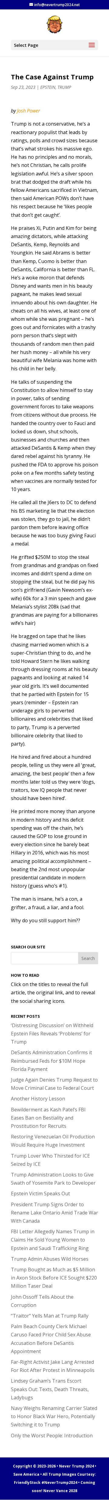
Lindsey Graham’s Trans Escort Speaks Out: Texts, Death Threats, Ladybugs (50, 1389)
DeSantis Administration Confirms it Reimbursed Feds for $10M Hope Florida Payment (51, 1060)
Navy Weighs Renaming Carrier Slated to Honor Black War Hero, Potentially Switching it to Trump (54, 1416)
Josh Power (28, 110)
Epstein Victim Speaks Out (40, 1193)
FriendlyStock (27, 1482)
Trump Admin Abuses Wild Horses (49, 1259)
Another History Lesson (38, 1098)
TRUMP (64, 87)
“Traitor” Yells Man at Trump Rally (49, 1315)
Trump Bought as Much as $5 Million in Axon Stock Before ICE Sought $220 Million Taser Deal (54, 1277)
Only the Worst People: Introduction (52, 1435)
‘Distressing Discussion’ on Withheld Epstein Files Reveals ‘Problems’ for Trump (52, 1033)
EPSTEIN (47, 87)
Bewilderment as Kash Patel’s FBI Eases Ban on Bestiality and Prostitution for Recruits (48, 1117)
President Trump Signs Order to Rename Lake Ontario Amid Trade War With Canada (54, 1212)
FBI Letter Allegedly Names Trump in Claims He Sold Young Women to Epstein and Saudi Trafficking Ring (52, 1239)
